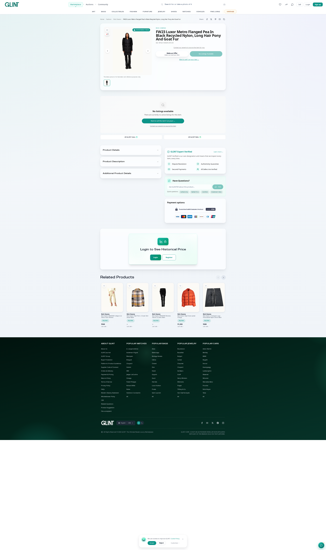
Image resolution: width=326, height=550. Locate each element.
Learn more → (218, 152)
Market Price (195, 192)
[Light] (138, 423)
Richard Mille (130, 385)
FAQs (103, 389)
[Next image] (148, 51)
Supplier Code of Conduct (109, 367)
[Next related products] (223, 277)
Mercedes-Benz (208, 382)
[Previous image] (107, 51)
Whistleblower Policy (108, 396)
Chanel (154, 363)
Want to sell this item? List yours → (163, 121)
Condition (205, 192)
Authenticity (184, 192)
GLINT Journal (106, 352)
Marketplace (75, 4)
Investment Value (216, 192)
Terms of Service (106, 382)
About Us (104, 349)
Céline (154, 360)
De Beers (180, 371)
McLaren (205, 378)
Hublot (128, 367)
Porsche (205, 385)
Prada (154, 389)
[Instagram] (223, 423)
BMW (204, 356)
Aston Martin (207, 349)
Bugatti (205, 360)
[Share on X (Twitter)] (211, 19)
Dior (153, 367)
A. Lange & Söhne (132, 349)
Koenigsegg (207, 367)
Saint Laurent (156, 393)
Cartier (179, 360)
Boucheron (181, 349)
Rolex (128, 389)
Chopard (129, 363)
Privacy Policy (105, 385)
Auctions (89, 4)
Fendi (154, 371)
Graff (179, 374)
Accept (152, 543)
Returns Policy (106, 378)
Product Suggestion (107, 408)
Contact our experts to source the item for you (189, 47)
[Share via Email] (219, 19)
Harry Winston (182, 378)
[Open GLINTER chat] (321, 545)
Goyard (154, 374)
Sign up (318, 4)
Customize (174, 543)
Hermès (154, 382)
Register (169, 257)
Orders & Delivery (107, 371)
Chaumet (180, 363)
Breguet (129, 360)
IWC (127, 371)
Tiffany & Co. (181, 389)
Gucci (153, 378)
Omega (128, 378)
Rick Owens (117, 19)
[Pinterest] (218, 423)
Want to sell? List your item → (189, 59)
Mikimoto (180, 382)
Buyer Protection (106, 360)
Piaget (179, 385)
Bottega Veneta (157, 356)
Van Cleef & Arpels (183, 393)
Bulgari (179, 356)
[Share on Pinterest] (215, 19)
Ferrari (205, 363)
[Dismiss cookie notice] (183, 539)
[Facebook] (202, 423)
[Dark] (142, 423)
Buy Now (105, 320)
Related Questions (107, 404)
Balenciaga (155, 352)
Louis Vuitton (156, 385)
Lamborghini (207, 371)
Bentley (205, 352)
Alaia (153, 349)
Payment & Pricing (107, 374)
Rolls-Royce (206, 389)
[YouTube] (207, 423)
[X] (212, 423)
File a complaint (106, 411)
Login (308, 4)
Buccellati (180, 352)
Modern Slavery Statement (110, 393)
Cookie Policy (175, 539)
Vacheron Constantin (133, 393)
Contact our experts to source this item (163, 126)
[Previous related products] (218, 277)
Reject (161, 543)
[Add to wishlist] (107, 30)
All (127, 396)
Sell (299, 4)
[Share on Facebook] (207, 19)
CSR (102, 400)
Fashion (108, 19)
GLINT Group (105, 356)
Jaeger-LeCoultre (132, 374)
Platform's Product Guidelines (111, 363)
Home (102, 19)
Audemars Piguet (132, 352)
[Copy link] (224, 19)
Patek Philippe (131, 382)
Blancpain (129, 356)
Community (103, 4)
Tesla (204, 393)
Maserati (205, 374)
